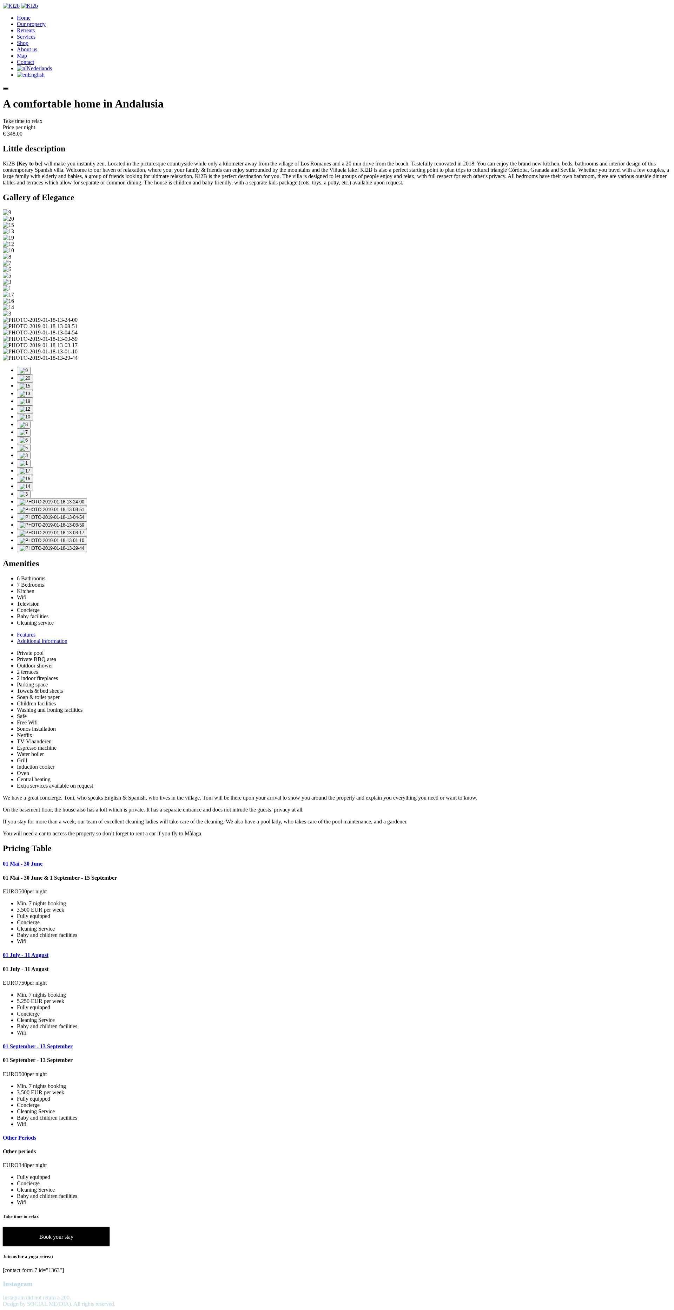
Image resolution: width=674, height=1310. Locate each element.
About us (27, 49)
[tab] (337, 864)
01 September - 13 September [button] (38, 1046)
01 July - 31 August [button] (25, 955)
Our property (31, 24)
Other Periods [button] (19, 1138)
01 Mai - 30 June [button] (22, 864)
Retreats (26, 30)
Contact (25, 62)
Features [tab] (26, 635)
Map (22, 56)
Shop (22, 43)
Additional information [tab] (42, 641)
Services (26, 37)
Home (24, 18)
